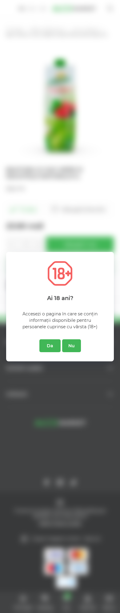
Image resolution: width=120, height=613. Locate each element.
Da (50, 345)
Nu (71, 345)
